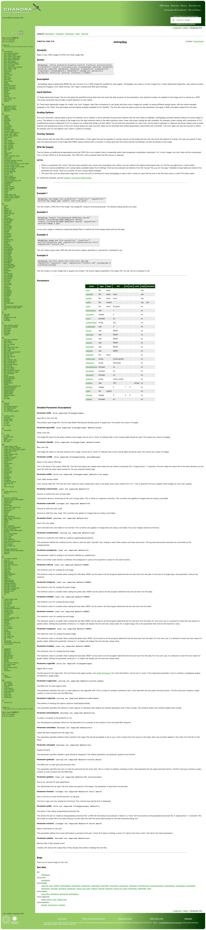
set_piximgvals (9, 607)
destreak (7, 215)
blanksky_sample (10, 109)
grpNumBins (8, 394)
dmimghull (64, 894)
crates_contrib (9, 187)
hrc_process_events (11, 411)
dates (6, 205)
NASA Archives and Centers (93, 919)
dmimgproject (144, 886)
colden (6, 154)
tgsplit (6, 660)
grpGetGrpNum (9, 389)
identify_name (9, 416)
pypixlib (7, 552)
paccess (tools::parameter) (13, 499)
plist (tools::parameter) (12, 527)
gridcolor (89, 379)
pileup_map (62, 899)
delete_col (7, 210)
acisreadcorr (8, 51)
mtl (5, 485)
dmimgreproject (157, 886)
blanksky (7, 111)
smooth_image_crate (11, 618)
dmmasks (7, 280)
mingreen (89, 335)
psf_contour (8, 544)
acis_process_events (11, 64)
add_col (7, 76)
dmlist (6, 272)
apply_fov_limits (9, 87)
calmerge (7, 120)
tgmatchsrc (8, 658)
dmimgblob (76, 886)
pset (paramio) (9, 540)
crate (6, 193)
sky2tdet (7, 614)
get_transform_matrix (12, 370)
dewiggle (7, 218)
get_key (7, 358)
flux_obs (7, 331)
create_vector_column (12, 196)
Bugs (78, 34)
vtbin (149, 889)
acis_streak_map (10, 69)
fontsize (89, 387)
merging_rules (9, 459)
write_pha (7, 694)
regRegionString (9, 583)
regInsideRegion (10, 574)
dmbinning (7, 226)
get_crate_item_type (11, 347)
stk (5, 639)
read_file (7, 566)
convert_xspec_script (11, 165)
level (5, 438)
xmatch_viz (8, 702)
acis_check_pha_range (12, 56)
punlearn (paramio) (10, 549)
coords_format (9, 170)
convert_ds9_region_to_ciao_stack (16, 163)
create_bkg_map (10, 194)
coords (6, 174)
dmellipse (55, 894)
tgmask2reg (8, 657)
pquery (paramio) (10, 529)
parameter (7, 503)
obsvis (6, 493)
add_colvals (8, 75)
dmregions (8, 292)
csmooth (7, 201)
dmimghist (114, 886)
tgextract (7, 653)
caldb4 (6, 116)
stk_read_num (9, 636)
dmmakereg (8, 275)
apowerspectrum (10, 85)
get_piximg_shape (10, 364)
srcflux (6, 625)
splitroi (6, 622)
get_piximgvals (9, 363)
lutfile (88, 306)
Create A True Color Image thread (77, 178)
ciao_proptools (9, 143)
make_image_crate (10, 446)
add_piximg (8, 81)
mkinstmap (8, 468)
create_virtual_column (11, 197)
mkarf (6, 462)
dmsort (6, 297)
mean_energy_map (48, 899)
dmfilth (56, 886)
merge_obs (8, 455)
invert (88, 318)
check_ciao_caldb (10, 134)
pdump (6, 512)
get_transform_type (11, 372)
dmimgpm (133, 886)
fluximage (7, 330)
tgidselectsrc (8, 655)
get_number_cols (10, 360)
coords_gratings (10, 171)
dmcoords (7, 229)
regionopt (90, 363)
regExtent (7, 572)
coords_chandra (10, 168)
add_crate (7, 78)
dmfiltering (45, 875)
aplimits (7, 84)
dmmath (7, 281)
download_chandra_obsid (13, 306)
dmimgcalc (86, 886)
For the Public (194, 10)
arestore (7, 93)
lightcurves (8, 440)
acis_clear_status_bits (12, 58)
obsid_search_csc (10, 491)
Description (49, 34)
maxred (89, 343)
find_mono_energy (10, 327)
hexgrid (101, 889)
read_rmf (7, 569)
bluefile (89, 298)
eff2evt (6, 316)
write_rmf (7, 696)
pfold (6, 513)
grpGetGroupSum (10, 387)
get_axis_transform (11, 339)
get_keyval (8, 355)
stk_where (7, 638)
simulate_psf (8, 613)
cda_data (7, 125)
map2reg (109, 889)
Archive (183, 6)
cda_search (8, 126)
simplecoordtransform (12, 608)
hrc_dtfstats (8, 409)
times (6, 669)
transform (7, 670)
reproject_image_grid (11, 588)
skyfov (6, 616)
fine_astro (7, 328)
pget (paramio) (9, 516)
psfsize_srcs (8, 543)
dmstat (44, 905)
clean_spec (8, 153)
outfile (88, 302)
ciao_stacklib (8, 148)
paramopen (8, 506)
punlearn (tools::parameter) (13, 550)
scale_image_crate (10, 599)
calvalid (6, 123)
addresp (7, 73)
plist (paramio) (9, 526)
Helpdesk (188, 919)
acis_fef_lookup (9, 61)
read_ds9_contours (11, 565)
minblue (89, 339)
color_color (8, 157)
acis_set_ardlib (9, 65)
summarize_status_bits (12, 642)
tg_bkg (6, 661)
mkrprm (7, 476)
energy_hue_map (83, 889)
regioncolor (90, 359)
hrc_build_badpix (10, 408)
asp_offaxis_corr (10, 98)
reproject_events (10, 586)
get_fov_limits (9, 353)
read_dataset (8, 563)
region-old (7, 576)
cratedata (7, 184)
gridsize (89, 383)
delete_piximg (9, 213)
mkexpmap (8, 463)
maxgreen (90, 347)
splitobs (7, 621)
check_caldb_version (11, 133)
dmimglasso (74, 894)
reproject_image (10, 589)
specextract (8, 619)
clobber (89, 399)
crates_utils (8, 190)
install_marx (8, 420)
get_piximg (8, 366)
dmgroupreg (8, 239)
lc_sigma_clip (9, 437)
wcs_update (8, 685)
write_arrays (8, 688)
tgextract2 (7, 652)
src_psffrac (8, 627)
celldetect (7, 128)
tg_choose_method (11, 663)
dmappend (45, 880)
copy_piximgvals (10, 177)
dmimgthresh (169, 886)
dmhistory (7, 246)
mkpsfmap (8, 471)
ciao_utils (7, 150)
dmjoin (6, 269)
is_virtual (7, 425)
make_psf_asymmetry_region (14, 449)
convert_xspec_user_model (14, 167)
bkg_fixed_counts (10, 106)
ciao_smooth (8, 146)
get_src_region (9, 369)
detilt (6, 216)
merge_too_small (120, 889)
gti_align (7, 398)
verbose (89, 395)
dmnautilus (45, 889)
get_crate (7, 350)
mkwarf (6, 479)
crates (6, 191)
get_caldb (7, 341)
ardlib (6, 92)
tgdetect (7, 650)
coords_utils (8, 173)
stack (6, 630)
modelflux (7, 480)
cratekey (7, 185)
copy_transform (9, 179)
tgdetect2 (7, 649)
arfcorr (6, 95)
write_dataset (9, 691)
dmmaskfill (190, 886)
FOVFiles (7, 333)
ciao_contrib (8, 142)
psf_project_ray (9, 546)
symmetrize (8, 644)
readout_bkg (8, 562)
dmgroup (7, 241)
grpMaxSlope (9, 390)
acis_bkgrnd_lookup (11, 53)
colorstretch (91, 310)
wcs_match (8, 683)
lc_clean (7, 435)
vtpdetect (7, 677)
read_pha (7, 568)
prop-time (7, 537)
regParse (7, 579)
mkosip (6, 469)
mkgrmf (7, 466)
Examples (60, 34)
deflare (6, 209)
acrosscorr (8, 72)
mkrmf (6, 474)
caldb (6, 117)
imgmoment (53, 905)
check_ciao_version (11, 136)
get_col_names (9, 344)
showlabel (90, 371)
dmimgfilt (105, 886)
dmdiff (6, 232)
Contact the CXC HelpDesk (185, 24)
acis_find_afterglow (11, 62)
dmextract (7, 235)
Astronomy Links (125, 919)
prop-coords (8, 535)
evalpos (94, 889)
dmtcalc (7, 301)
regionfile (89, 355)
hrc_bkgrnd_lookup (11, 406)
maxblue (89, 351)
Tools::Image (198, 41)
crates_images (9, 188)
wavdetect (8, 682)
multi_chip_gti (9, 486)
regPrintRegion (9, 582)
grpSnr (6, 397)
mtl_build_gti (8, 483)
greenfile (89, 294)
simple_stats (8, 611)
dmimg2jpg (8, 247)
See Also (84, 34)
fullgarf (6, 334)
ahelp (185, 28)
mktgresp (7, 477)
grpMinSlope (8, 392)
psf (5, 547)
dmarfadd (7, 223)
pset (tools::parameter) (12, 541)
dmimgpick (123, 886)
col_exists (7, 159)
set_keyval (8, 604)
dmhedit (7, 244)
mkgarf (6, 465)
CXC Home (164, 6)
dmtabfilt (7, 300)
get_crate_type (9, 349)
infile (88, 290)
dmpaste (7, 287)
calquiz (6, 122)
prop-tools (8, 538)
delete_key (8, 212)
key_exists (7, 430)
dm (5, 304)
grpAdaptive (8, 380)
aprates (6, 90)
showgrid (89, 375)
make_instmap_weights (12, 448)
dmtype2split (9, 303)
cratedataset (8, 182)
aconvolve (7, 70)
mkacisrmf (8, 460)
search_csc (8, 601)
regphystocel (9, 580)
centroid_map (46, 886)
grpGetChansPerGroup (12, 386)
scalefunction (91, 322)
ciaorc (6, 139)
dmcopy (7, 230)
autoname (7, 99)
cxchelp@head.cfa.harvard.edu (170, 923)
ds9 (5, 309)
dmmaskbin (180, 886)
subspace (7, 641)
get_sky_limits (9, 367)
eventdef (7, 320)
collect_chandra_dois (11, 156)
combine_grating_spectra (13, 160)
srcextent (7, 624)
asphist (6, 96)
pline (5, 524)
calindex (7, 119)
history (6, 405)
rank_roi (7, 560)
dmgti (6, 243)
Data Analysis (195, 6)
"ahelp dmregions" (103, 673)
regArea (7, 571)
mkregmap (132, 889)
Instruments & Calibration (175, 10)
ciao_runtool (8, 145)
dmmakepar (8, 274)
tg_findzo (7, 666)
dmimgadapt (65, 886)
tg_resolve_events (10, 667)
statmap (61, 905)
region (6, 577)
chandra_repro (9, 131)
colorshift (90, 314)
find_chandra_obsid (11, 325)
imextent (7, 417)
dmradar (54, 889)
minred (88, 331)
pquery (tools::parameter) (13, 530)
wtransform (8, 697)
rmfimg (6, 592)
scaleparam (90, 326)
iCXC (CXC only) (156, 919)
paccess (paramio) (10, 498)
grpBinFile (7, 381)
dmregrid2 (71, 889)
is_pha (6, 422)
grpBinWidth (8, 383)
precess (7, 532)
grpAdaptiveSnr (9, 378)
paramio (7, 504)
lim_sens (7, 441)
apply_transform (10, 89)
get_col (6, 346)
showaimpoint (91, 367)
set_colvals (8, 602)
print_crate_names (10, 533)
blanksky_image (9, 107)
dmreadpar (8, 291)
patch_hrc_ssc (9, 509)
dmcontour (45, 894)
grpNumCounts (9, 395)
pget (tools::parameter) (12, 518)
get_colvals (8, 343)
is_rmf (6, 424)
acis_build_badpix (10, 55)
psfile (88, 391)
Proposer (175, 6)
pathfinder (142, 889)
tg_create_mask (10, 664)
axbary (6, 101)
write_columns (9, 690)
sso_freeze (8, 628)
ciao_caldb (8, 140)
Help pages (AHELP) (10, 38)
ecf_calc (7, 314)
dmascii (7, 224)
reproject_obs (9, 591)
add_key (7, 79)
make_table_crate (10, 451)
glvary (6, 375)
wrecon (6, 687)
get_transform (9, 373)
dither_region (9, 219)
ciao (5, 151)
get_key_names (9, 356)
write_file (7, 693)
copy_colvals (8, 176)
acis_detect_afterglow (12, 59)
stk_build (7, 633)
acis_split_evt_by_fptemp (13, 67)
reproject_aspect (10, 585)
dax (5, 207)
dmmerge (7, 283)
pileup (6, 521)
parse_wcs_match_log (12, 507)
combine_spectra (10, 162)
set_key (7, 605)
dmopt (6, 286)
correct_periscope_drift (12, 180)
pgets (6, 515)
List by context (8, 41)
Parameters (69, 34)
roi (5, 594)
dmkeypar (7, 270)
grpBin (6, 384)
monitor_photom (10, 482)
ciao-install (8, 137)
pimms (6, 523)
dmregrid (62, 889)
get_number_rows (10, 361)
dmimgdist (95, 886)
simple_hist (8, 610)
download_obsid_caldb (12, 308)
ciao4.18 (177, 28)
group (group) (9, 377)
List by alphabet (8, 40)
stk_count (7, 635)
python (6, 554)
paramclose (8, 501)
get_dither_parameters (12, 352)
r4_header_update (10, 558)
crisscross (7, 199)
